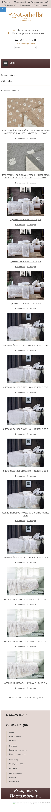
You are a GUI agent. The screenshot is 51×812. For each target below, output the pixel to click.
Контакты (13, 746)
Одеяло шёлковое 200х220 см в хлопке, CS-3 (25, 471)
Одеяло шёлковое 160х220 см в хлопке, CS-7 (25, 429)
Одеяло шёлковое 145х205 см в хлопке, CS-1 (25, 345)
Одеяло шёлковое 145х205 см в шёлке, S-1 (25, 599)
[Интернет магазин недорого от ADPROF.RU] (31, 803)
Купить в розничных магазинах (28, 33)
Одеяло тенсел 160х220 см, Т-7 (25, 262)
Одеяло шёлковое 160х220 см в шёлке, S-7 (25, 641)
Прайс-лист (14, 782)
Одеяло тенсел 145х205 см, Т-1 (25, 220)
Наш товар (13, 760)
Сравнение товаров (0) (10, 90)
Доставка (13, 768)
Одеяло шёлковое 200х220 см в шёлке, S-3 (25, 683)
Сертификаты (15, 736)
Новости (12, 777)
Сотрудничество (16, 764)
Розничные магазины (18, 750)
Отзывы (12, 740)
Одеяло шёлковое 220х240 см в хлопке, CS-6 (25, 557)
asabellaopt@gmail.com (25, 43)
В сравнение (20, 138)
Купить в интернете (28, 30)
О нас (11, 732)
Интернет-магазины (17, 754)
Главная (4, 75)
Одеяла (13, 75)
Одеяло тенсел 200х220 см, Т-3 (25, 303)
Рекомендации (15, 773)
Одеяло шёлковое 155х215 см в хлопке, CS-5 (25, 387)
